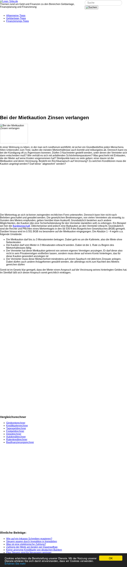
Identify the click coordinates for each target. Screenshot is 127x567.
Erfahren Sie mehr (15, 563)
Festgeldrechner (15, 431)
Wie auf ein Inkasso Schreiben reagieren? (29, 538)
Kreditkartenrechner (17, 425)
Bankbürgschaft (21, 226)
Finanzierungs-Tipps (17, 21)
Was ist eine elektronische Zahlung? (26, 544)
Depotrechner (13, 434)
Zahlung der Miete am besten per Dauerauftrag (31, 547)
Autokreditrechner (16, 436)
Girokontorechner (15, 423)
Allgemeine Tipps (15, 15)
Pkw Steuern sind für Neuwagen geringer (28, 552)
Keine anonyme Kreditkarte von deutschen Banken (34, 549)
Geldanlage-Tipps (16, 18)
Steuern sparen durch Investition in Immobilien (31, 541)
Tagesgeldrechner (16, 428)
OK (111, 558)
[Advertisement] (63, 46)
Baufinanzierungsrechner (20, 442)
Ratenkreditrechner (16, 439)
